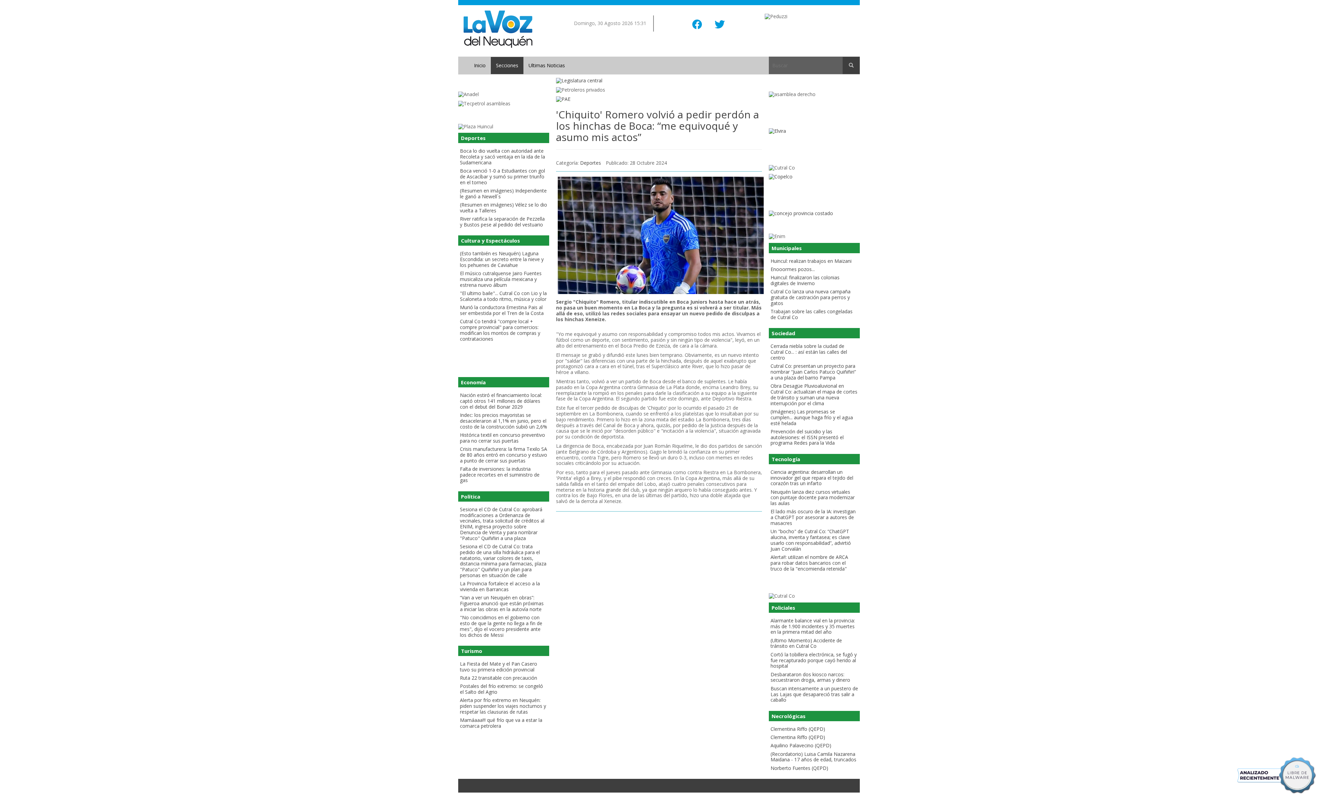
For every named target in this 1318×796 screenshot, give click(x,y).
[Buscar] (851, 65)
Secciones (507, 65)
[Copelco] (814, 177)
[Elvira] (814, 131)
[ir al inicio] (497, 28)
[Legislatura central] (659, 81)
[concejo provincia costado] (814, 213)
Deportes (590, 163)
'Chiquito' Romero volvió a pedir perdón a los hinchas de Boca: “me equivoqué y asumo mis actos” (657, 125)
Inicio (480, 65)
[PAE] (659, 99)
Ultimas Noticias (547, 65)
